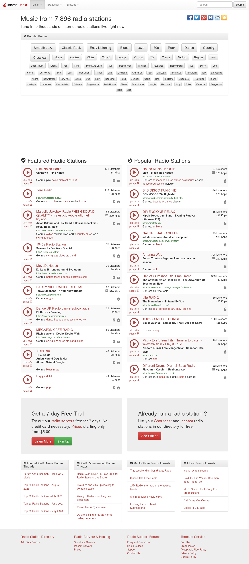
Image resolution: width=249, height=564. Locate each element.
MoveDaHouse (47, 265)
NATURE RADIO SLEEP (160, 233)
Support (131, 549)
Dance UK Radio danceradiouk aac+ (63, 308)
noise (55, 180)
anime (35, 78)
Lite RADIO (151, 297)
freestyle (200, 84)
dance (189, 47)
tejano (213, 78)
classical (39, 57)
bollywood (45, 72)
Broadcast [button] (53, 4)
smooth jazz (43, 47)
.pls (25, 179)
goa (129, 89)
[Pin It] (204, 17)
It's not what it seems (196, 470)
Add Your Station (30, 542)
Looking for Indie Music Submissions (143, 505)
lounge (122, 57)
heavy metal (176, 65)
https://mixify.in (150, 355)
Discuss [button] (72, 4)
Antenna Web (152, 254)
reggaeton (216, 84)
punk (123, 78)
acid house (188, 180)
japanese (46, 84)
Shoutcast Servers (84, 542)
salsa (30, 72)
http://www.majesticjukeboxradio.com (54, 230)
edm (70, 72)
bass (162, 376)
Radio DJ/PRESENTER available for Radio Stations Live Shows (97, 475)
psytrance (158, 65)
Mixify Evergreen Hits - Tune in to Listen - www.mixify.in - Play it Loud (172, 342)
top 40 (106, 57)
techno (182, 57)
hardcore (165, 84)
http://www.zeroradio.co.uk (49, 197)
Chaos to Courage (194, 507)
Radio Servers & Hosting (92, 536)
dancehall (110, 78)
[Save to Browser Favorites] (224, 17)
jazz (141, 47)
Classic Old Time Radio (143, 478)
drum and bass (94, 65)
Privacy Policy (189, 553)
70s (152, 57)
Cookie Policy (188, 557)
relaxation (199, 78)
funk (76, 65)
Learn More (43, 441)
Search (240, 4)
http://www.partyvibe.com (48, 294)
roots (56, 369)
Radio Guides (135, 546)
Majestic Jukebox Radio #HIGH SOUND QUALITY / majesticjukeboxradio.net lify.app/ (65, 215)
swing (78, 78)
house (58, 57)
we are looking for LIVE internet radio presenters (95, 516)
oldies (90, 57)
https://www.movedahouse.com (51, 273)
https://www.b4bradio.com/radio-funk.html (163, 197)
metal (213, 57)
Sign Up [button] (63, 441)
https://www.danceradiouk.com (51, 315)
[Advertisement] (124, 124)
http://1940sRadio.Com (47, 251)
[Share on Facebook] (190, 17)
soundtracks (138, 84)
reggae (198, 57)
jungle (152, 84)
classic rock (71, 47)
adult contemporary (164, 308)
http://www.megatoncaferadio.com (53, 337)
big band (169, 78)
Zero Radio (44, 190)
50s (59, 72)
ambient (74, 57)
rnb (157, 78)
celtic (147, 78)
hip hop (142, 65)
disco (203, 65)
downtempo (49, 78)
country (209, 47)
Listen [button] (36, 4)
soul (215, 65)
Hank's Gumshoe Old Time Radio (167, 275)
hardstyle (31, 84)
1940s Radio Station (51, 244)
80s (156, 47)
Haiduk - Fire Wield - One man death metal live (201, 479)
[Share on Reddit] (217, 17)
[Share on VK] (210, 17)
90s (110, 65)
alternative (176, 72)
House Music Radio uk (159, 168)
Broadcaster (188, 546)
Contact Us (133, 553)
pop (65, 65)
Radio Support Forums (143, 536)
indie (119, 89)
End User (186, 542)
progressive (93, 84)
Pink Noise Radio (48, 168)
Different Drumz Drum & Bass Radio (169, 365)
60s (191, 65)
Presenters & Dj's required (92, 507)
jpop (178, 84)
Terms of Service (193, 536)
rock (171, 47)
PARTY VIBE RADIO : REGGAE (59, 286)
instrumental (125, 65)
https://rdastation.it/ (152, 222)
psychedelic (62, 84)
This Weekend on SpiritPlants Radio (151, 470)
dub (88, 78)
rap (149, 72)
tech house (110, 84)
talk (204, 72)
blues (124, 47)
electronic (122, 72)
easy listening (100, 47)
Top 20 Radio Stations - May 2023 (43, 511)
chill (110, 72)
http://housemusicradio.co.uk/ (157, 176)
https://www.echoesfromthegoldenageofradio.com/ (167, 287)
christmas (137, 72)
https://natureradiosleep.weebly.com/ (161, 240)
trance (166, 57)
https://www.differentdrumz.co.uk (158, 373)
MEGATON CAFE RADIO (54, 329)
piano (124, 84)
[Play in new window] (27, 294)
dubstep (77, 84)
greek (53, 65)
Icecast (186, 420)
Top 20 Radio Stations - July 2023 (43, 496)
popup (26, 183)
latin (97, 78)
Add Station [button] (149, 435)
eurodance (216, 72)
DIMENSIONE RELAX (159, 211)
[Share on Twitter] (197, 17)
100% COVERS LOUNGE (161, 318)
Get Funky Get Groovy (197, 500)
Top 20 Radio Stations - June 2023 (44, 503)
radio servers (62, 420)
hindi (99, 72)
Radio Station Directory (37, 536)
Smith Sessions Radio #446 (146, 496)
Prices (76, 426)
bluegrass (184, 78)
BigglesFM (44, 376)
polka (188, 84)
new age (65, 78)
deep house (37, 65)
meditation (84, 72)
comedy (135, 78)
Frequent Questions (138, 542)
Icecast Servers (83, 546)
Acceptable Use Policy (193, 549)
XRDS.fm (43, 350)
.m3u (30, 179)
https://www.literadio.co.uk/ (156, 305)
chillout (138, 57)
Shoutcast (163, 420)
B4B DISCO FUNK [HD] (160, 190)
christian (161, 72)
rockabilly (191, 72)
